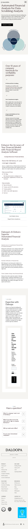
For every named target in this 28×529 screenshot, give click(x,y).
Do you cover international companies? (10, 434)
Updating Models (18, 471)
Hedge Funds (4, 483)
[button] (25, 2)
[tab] (14, 156)
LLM (15, 469)
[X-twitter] (23, 524)
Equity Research (4, 488)
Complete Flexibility (5, 473)
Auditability (3, 471)
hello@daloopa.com (18, 498)
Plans (2, 467)
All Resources (17, 483)
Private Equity (4, 490)
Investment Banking (5, 485)
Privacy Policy (4, 504)
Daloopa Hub (4, 469)
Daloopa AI (3, 465)
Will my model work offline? (10, 428)
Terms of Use (4, 502)
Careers (2, 500)
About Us (3, 498)
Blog (15, 487)
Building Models (17, 465)
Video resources (17, 485)
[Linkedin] (21, 524)
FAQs (15, 492)
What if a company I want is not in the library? (11, 414)
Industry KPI (17, 467)
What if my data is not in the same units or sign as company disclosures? (11, 421)
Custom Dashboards (5, 477)
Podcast (16, 488)
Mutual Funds (4, 487)
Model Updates (4, 475)
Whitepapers (17, 490)
